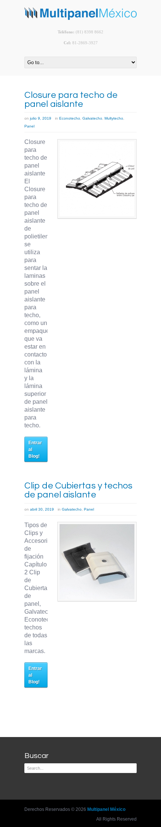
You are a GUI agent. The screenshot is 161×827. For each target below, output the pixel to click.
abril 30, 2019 (42, 509)
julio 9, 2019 (40, 118)
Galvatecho (92, 118)
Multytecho (113, 118)
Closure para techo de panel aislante (71, 99)
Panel (29, 126)
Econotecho (69, 118)
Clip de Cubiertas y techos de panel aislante (78, 490)
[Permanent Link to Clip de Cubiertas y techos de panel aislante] (97, 561)
